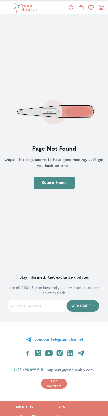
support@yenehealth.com (70, 369)
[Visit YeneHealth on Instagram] (59, 353)
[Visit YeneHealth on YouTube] (49, 353)
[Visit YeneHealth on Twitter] (38, 353)
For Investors (54, 383)
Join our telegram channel (59, 339)
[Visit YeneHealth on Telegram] (80, 353)
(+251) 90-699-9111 (28, 370)
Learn (66, 407)
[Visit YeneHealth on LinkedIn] (70, 353)
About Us (28, 407)
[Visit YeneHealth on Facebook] (27, 353)
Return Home (54, 182)
